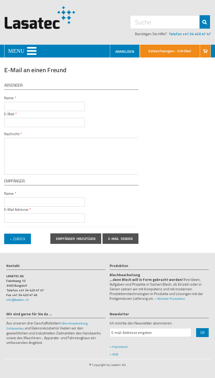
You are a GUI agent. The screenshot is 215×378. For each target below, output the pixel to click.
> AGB (114, 354)
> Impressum (119, 346)
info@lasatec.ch (17, 299)
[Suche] (205, 22)
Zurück (17, 239)
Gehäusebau (15, 328)
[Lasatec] (40, 17)
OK (202, 332)
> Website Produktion (170, 298)
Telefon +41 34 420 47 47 (190, 33)
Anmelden (124, 51)
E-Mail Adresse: (16, 209)
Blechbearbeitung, (75, 323)
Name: (9, 98)
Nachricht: (12, 133)
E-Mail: (9, 114)
